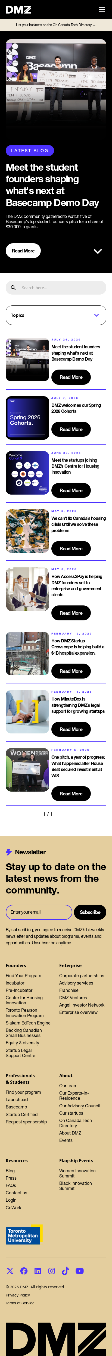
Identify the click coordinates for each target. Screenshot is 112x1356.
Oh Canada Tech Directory (75, 1123)
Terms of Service (20, 1303)
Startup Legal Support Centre (20, 1053)
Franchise (69, 990)
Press (11, 1178)
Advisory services (76, 983)
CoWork (13, 1207)
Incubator (15, 983)
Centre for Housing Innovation (24, 1000)
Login (11, 1200)
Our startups (71, 1113)
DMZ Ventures (73, 997)
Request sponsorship (26, 1121)
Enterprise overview (78, 1012)
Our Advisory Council (79, 1105)
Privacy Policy (18, 1295)
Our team (68, 1085)
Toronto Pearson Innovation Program (25, 1012)
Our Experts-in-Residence (74, 1095)
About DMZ (70, 1133)
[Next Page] (63, 814)
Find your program (23, 1092)
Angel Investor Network (81, 1005)
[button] (100, 9)
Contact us (16, 1192)
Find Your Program (23, 975)
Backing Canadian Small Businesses (24, 1032)
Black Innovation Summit (75, 1185)
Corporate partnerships (81, 975)
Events (66, 1140)
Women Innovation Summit (77, 1173)
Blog (10, 1170)
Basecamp (16, 1107)
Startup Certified (22, 1114)
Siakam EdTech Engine (28, 1023)
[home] (21, 10)
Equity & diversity (22, 1042)
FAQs (11, 1185)
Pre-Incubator (19, 990)
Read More (23, 251)
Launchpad (17, 1099)
